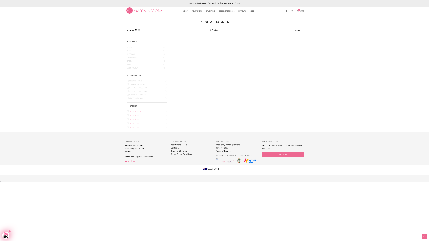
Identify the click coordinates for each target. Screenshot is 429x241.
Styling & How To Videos (181, 154)
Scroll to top (424, 236)
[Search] (292, 11)
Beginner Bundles (226, 11)
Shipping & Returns (179, 151)
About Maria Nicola (179, 145)
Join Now (283, 154)
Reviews (242, 11)
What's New (197, 11)
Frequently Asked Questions (228, 145)
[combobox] (214, 169)
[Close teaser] (10, 231)
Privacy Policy (222, 148)
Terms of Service (223, 151)
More (252, 11)
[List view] (139, 30)
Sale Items (210, 11)
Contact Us (175, 148)
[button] (5, 235)
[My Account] (287, 11)
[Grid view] (136, 30)
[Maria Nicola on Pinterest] (132, 161)
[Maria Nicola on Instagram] (134, 161)
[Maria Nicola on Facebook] (129, 161)
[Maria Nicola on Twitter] (126, 161)
